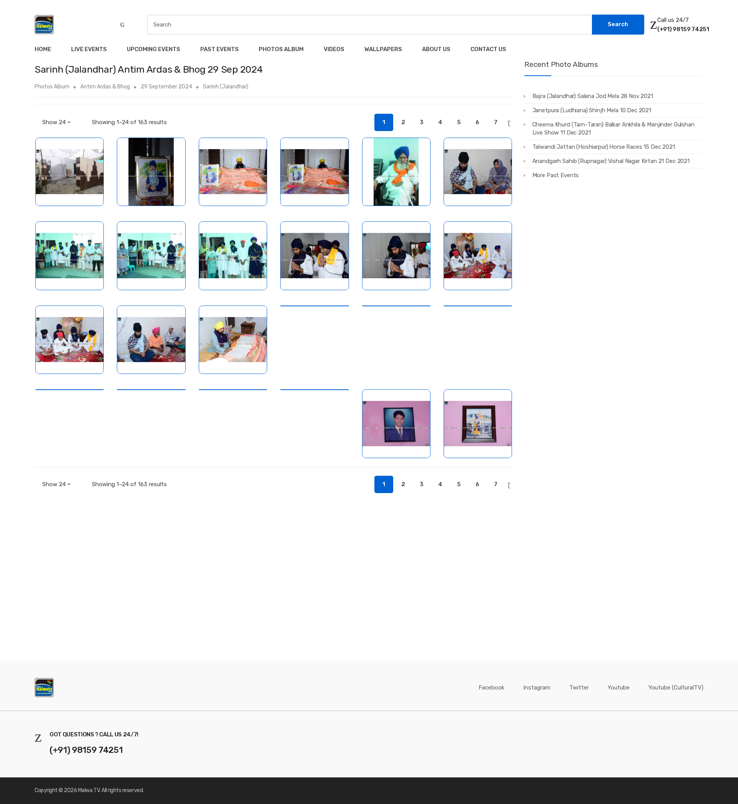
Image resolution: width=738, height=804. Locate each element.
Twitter (579, 687)
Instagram (536, 687)
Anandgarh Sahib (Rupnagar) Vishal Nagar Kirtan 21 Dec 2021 (611, 161)
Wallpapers (383, 49)
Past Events (219, 49)
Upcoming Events (153, 49)
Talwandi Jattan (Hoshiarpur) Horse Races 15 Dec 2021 (603, 146)
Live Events (89, 49)
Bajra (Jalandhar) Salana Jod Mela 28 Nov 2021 (592, 96)
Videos (334, 49)
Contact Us (488, 49)
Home (43, 49)
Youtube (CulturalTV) (675, 687)
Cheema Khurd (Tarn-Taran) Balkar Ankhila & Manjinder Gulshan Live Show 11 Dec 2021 (613, 128)
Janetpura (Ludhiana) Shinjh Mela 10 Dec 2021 (591, 110)
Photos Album (281, 49)
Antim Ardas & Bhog (105, 86)
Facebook (491, 687)
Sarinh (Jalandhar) (225, 86)
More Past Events (555, 175)
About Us (436, 49)
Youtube (619, 687)
